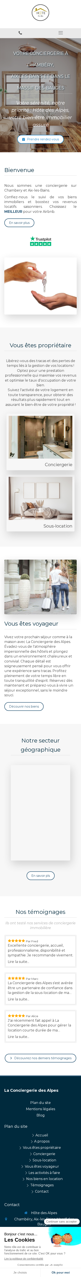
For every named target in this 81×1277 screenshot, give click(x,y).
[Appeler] (20, 33)
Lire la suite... (18, 962)
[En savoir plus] (40, 437)
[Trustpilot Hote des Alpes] (40, 241)
